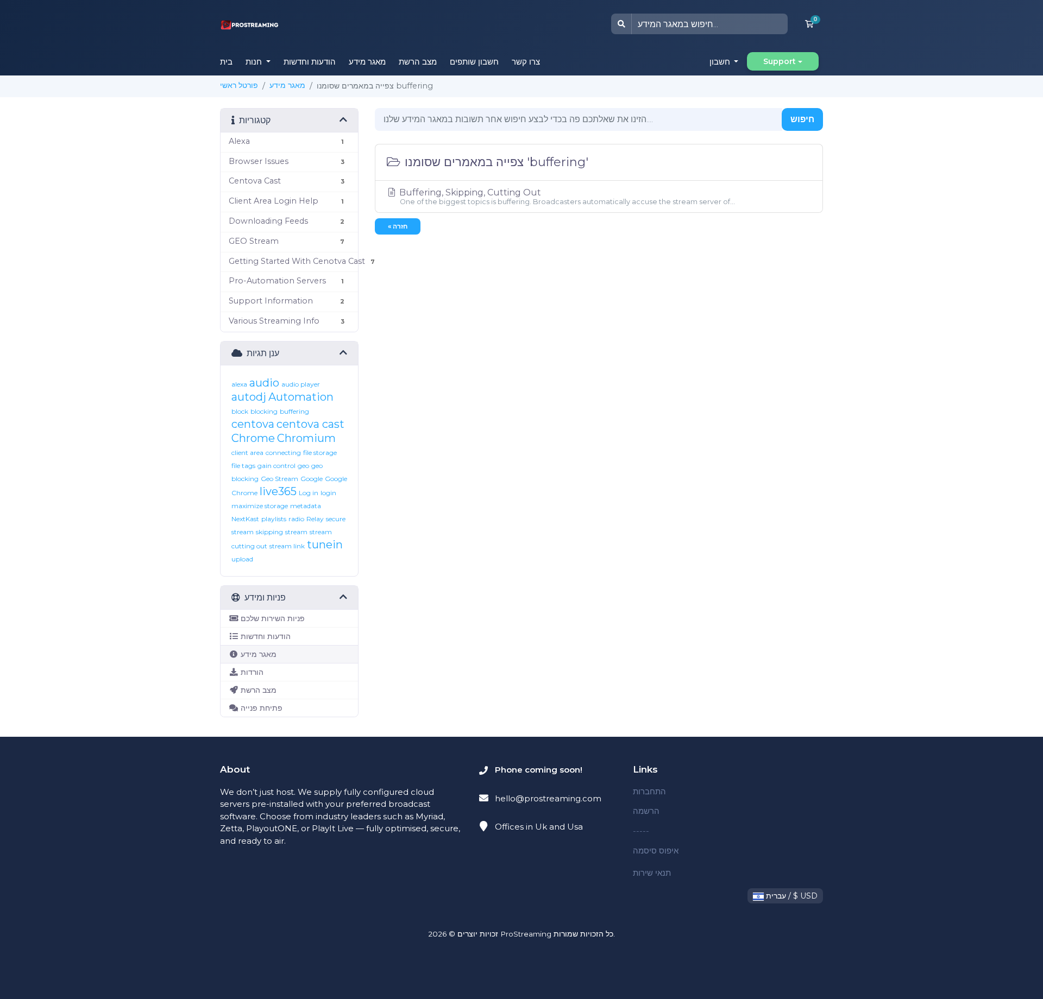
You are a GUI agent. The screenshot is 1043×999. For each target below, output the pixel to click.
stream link (287, 546)
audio (264, 382)
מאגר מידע (367, 61)
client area (247, 452)
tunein (325, 544)
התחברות (649, 791)
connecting (283, 452)
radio (296, 519)
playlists (273, 519)
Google (311, 479)
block (239, 411)
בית (226, 61)
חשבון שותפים (474, 61)
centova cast (310, 424)
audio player (300, 384)
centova (252, 424)
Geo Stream (279, 479)
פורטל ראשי (239, 85)
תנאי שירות (652, 873)
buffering (294, 411)
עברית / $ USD (791, 896)
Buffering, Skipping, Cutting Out (566, 196)
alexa (239, 384)
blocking (264, 411)
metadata (305, 506)
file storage (320, 452)
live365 (278, 491)
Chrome (253, 438)
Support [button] (779, 61)
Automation (301, 396)
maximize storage (259, 506)
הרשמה (646, 811)
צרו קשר (526, 61)
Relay (315, 519)
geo (303, 465)
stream (296, 532)
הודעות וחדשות (310, 61)
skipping (269, 532)
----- (641, 831)
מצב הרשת (418, 61)
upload (242, 559)
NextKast (245, 519)
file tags (243, 465)
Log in (308, 493)
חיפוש (802, 119)
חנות (255, 61)
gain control (276, 465)
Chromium (306, 438)
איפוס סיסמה (655, 850)
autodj (248, 396)
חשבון (720, 61)
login (328, 493)
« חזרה (397, 226)
